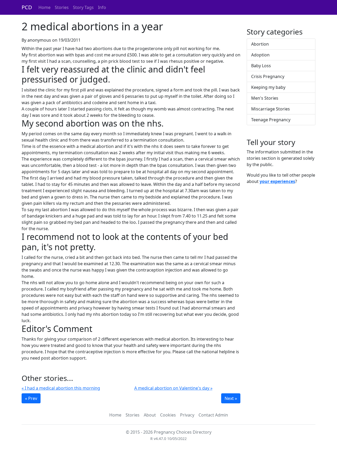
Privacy (187, 415)
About (150, 415)
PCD (27, 7)
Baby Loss (261, 66)
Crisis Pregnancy (267, 76)
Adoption (260, 55)
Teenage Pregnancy (270, 120)
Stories (62, 7)
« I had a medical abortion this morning (61, 388)
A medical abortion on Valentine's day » (173, 388)
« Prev (31, 398)
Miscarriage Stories (270, 109)
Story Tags (83, 7)
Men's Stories (264, 98)
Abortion (260, 44)
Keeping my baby (268, 87)
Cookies (168, 415)
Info (102, 7)
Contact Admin (213, 415)
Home (44, 7)
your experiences (277, 181)
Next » (231, 398)
